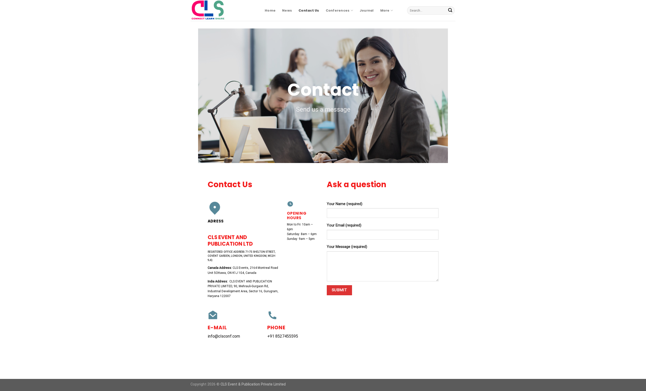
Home (270, 10)
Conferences (338, 10)
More (385, 10)
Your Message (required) (347, 247)
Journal (367, 10)
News (287, 10)
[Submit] (450, 10)
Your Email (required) (344, 225)
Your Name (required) (344, 204)
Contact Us (309, 10)
